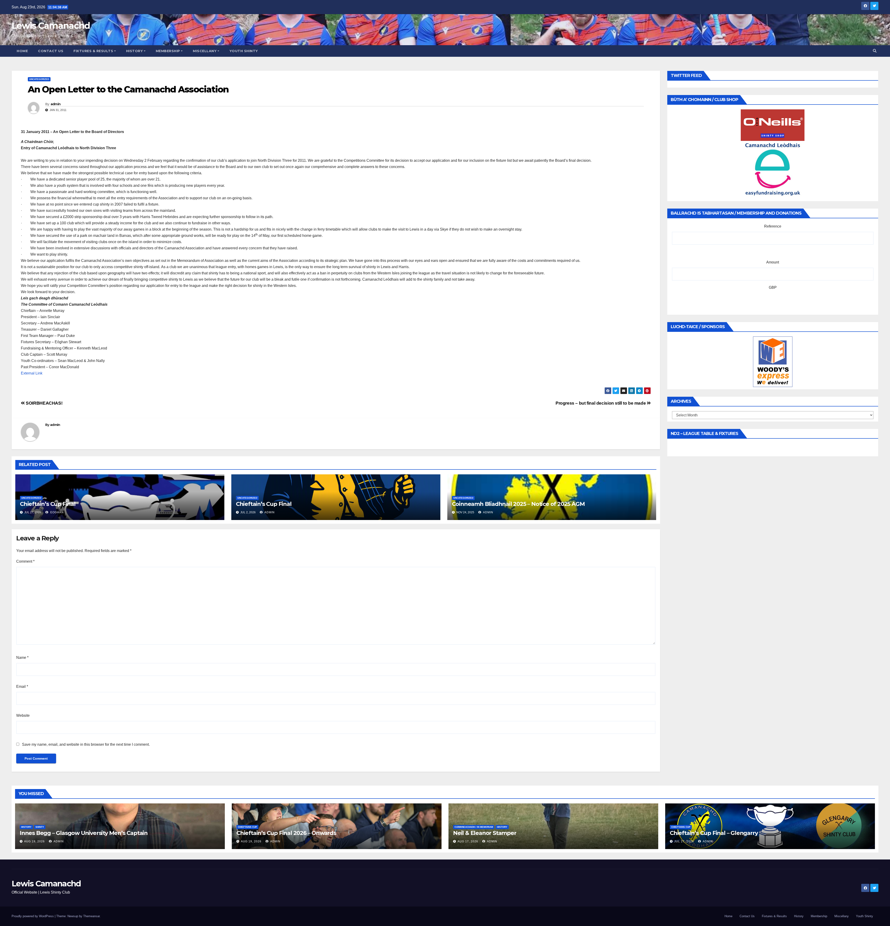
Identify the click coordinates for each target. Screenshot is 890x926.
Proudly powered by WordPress (33, 916)
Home (22, 51)
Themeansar (91, 916)
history (26, 827)
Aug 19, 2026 (34, 841)
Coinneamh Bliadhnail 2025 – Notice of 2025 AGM (518, 504)
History (134, 51)
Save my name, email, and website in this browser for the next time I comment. (86, 744)
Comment (25, 561)
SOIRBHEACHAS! (43, 403)
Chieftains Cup (247, 827)
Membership (168, 51)
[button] (875, 51)
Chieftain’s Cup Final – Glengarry (714, 833)
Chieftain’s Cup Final (48, 504)
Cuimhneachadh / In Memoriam (474, 827)
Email (22, 686)
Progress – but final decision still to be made (601, 403)
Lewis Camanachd (51, 25)
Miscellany (204, 51)
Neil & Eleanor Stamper (484, 833)
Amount (772, 262)
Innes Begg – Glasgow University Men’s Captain (84, 833)
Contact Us (50, 51)
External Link (31, 373)
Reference (772, 226)
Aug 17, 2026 (468, 841)
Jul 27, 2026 (684, 841)
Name (22, 658)
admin (56, 104)
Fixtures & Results (93, 51)
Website (23, 715)
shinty (39, 827)
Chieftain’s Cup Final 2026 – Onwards (286, 833)
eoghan (56, 512)
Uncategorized (39, 79)
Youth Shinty (243, 51)
